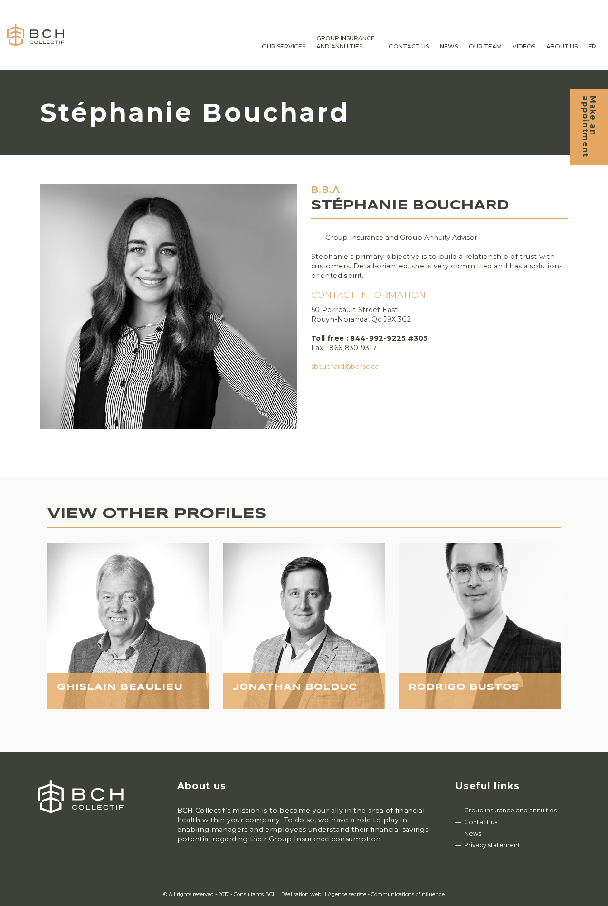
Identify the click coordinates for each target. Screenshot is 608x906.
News (472, 833)
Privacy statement (492, 845)
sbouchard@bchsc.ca (345, 366)
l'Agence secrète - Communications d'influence (385, 894)
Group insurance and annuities (510, 810)
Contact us (480, 822)
